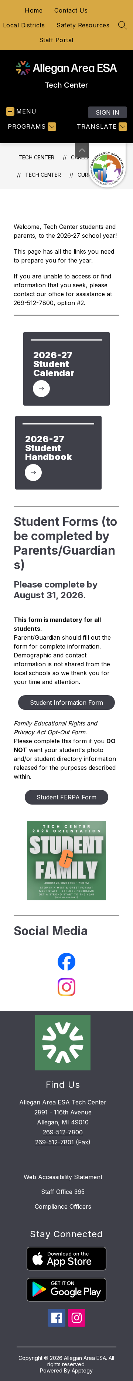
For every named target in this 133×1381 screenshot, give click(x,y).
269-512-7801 (54, 1142)
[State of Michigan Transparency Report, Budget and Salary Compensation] (107, 165)
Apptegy (82, 1370)
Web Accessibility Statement (63, 1177)
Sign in (107, 112)
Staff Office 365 (63, 1191)
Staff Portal (56, 40)
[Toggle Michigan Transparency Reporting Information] (82, 150)
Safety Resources (83, 25)
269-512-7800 (63, 1132)
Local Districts (24, 25)
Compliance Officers (63, 1206)
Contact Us (71, 10)
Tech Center (36, 157)
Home (33, 10)
